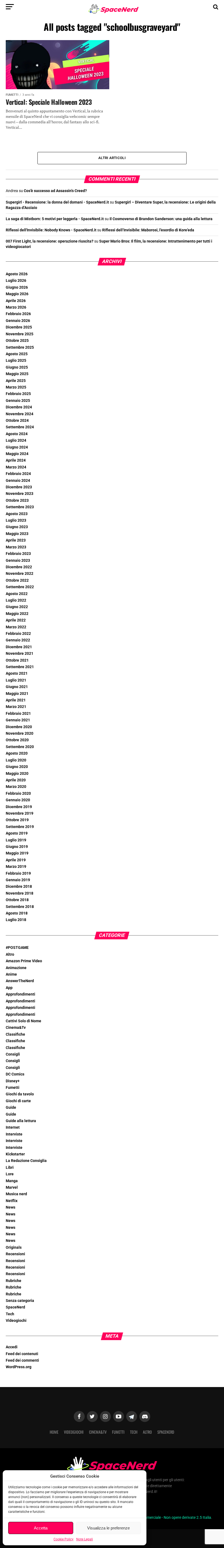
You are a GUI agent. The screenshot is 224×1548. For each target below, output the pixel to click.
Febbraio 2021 (18, 713)
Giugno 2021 (17, 687)
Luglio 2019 (16, 840)
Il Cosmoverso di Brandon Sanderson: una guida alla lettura (161, 219)
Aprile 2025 (16, 380)
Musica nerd (16, 1194)
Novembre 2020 (19, 733)
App (9, 987)
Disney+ (13, 1081)
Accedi (11, 1347)
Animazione (16, 968)
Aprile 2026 (16, 300)
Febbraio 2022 (18, 633)
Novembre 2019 (19, 813)
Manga (12, 1181)
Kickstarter (15, 1154)
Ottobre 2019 (17, 820)
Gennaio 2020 (18, 800)
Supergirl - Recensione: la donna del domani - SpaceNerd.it (57, 202)
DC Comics (15, 1074)
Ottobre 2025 (17, 340)
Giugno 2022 (17, 607)
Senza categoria (20, 1300)
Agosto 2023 (17, 514)
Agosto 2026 (17, 274)
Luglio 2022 (16, 600)
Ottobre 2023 (17, 500)
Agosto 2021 (17, 673)
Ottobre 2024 (17, 420)
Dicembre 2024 (19, 407)
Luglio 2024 (16, 440)
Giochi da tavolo (20, 1094)
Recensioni (15, 1254)
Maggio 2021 (17, 693)
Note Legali (84, 1539)
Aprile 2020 (16, 780)
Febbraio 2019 (18, 873)
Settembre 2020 (20, 747)
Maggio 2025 (17, 374)
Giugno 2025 (17, 367)
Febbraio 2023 (18, 553)
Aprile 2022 (16, 620)
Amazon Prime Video (24, 961)
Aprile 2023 (16, 540)
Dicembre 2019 (19, 807)
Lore (10, 1174)
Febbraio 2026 (18, 314)
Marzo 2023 (16, 547)
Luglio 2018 (16, 920)
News (10, 1207)
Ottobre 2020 (17, 740)
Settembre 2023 (20, 507)
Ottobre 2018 (17, 900)
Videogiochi (16, 1320)
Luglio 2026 (16, 280)
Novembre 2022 (19, 573)
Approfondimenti (20, 994)
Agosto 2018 (17, 913)
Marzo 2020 (16, 786)
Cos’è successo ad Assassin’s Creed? (55, 191)
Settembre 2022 (20, 587)
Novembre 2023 (19, 493)
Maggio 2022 (17, 613)
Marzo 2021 (16, 706)
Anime (11, 974)
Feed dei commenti (22, 1360)
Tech (10, 1314)
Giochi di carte (18, 1101)
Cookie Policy (63, 1539)
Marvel (12, 1187)
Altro (10, 954)
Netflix (11, 1201)
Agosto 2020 (17, 753)
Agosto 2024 (17, 434)
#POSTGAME (17, 947)
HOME (54, 1432)
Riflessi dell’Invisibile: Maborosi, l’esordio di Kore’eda (148, 230)
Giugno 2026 (17, 287)
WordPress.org (18, 1367)
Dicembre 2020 (19, 727)
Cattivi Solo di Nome (23, 1021)
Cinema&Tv (16, 1027)
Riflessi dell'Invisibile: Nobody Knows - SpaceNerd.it (51, 230)
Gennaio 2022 (18, 640)
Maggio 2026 (17, 294)
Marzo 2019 (16, 866)
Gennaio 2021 (18, 720)
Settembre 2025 (20, 347)
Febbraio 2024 (18, 473)
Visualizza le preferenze (108, 1528)
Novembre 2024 (19, 414)
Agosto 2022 (17, 593)
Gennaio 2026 (18, 320)
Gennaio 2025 (18, 400)
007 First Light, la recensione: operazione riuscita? (49, 241)
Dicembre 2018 (19, 886)
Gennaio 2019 (18, 880)
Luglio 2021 (16, 680)
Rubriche (13, 1280)
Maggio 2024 (17, 454)
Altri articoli (112, 158)
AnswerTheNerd (20, 981)
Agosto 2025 (17, 354)
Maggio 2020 (17, 773)
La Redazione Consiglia (26, 1160)
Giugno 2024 (17, 447)
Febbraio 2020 (18, 793)
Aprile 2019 (16, 860)
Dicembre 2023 (19, 487)
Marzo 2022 (16, 627)
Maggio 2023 (17, 533)
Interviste (14, 1134)
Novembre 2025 (19, 334)
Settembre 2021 (20, 667)
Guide (11, 1107)
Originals (14, 1247)
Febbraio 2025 (18, 394)
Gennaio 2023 (18, 560)
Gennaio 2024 (18, 480)
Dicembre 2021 (19, 647)
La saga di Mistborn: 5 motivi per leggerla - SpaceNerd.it (55, 219)
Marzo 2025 (16, 387)
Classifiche (15, 1034)
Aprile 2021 (16, 700)
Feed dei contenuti (22, 1354)
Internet (13, 1127)
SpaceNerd (15, 1307)
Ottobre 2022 (17, 580)
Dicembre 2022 (19, 567)
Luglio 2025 (16, 360)
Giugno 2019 (17, 846)
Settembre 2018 (20, 906)
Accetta (41, 1528)
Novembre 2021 (19, 653)
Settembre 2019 (20, 826)
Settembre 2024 (20, 427)
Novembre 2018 (19, 893)
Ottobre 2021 (17, 660)
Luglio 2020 (16, 760)
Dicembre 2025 (19, 327)
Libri (10, 1167)
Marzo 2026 (16, 307)
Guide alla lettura (21, 1121)
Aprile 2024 (16, 460)
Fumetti (12, 1087)
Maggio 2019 (17, 853)
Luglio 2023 (16, 520)
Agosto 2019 (17, 833)
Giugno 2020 (17, 766)
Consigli (13, 1054)
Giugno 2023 (17, 527)
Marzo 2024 (16, 467)
